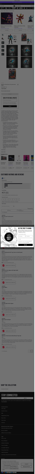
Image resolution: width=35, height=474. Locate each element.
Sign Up (25, 244)
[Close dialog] (32, 228)
